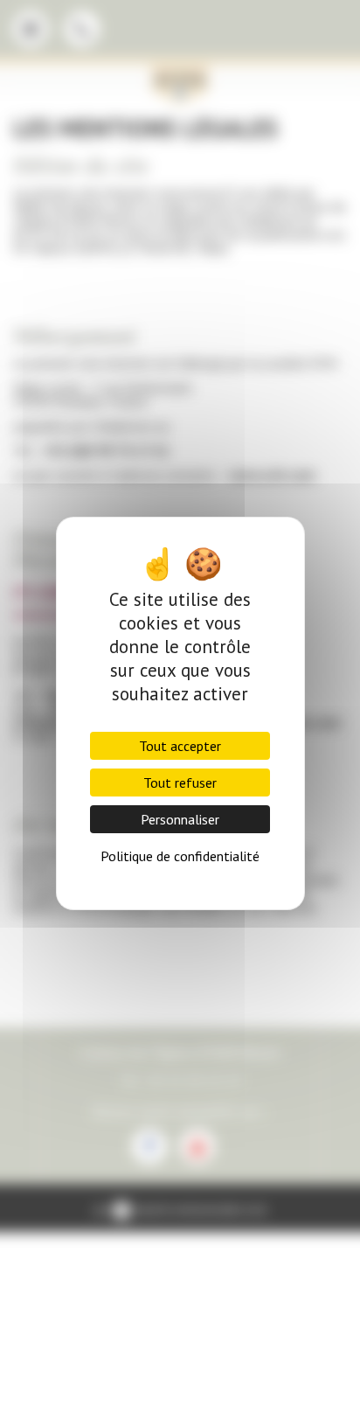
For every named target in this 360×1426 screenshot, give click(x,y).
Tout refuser (180, 782)
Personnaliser (180, 819)
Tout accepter (180, 746)
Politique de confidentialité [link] (180, 856)
